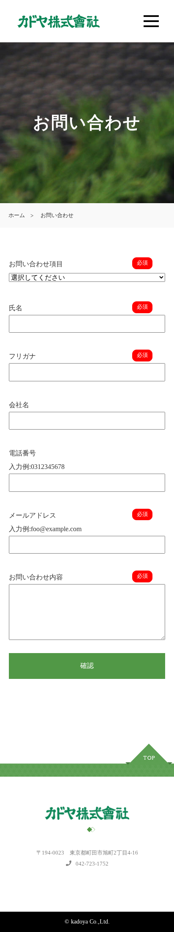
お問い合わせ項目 (36, 263)
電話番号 (22, 453)
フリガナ (22, 356)
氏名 (15, 308)
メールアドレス (32, 515)
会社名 (19, 404)
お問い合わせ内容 (36, 577)
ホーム (16, 215)
